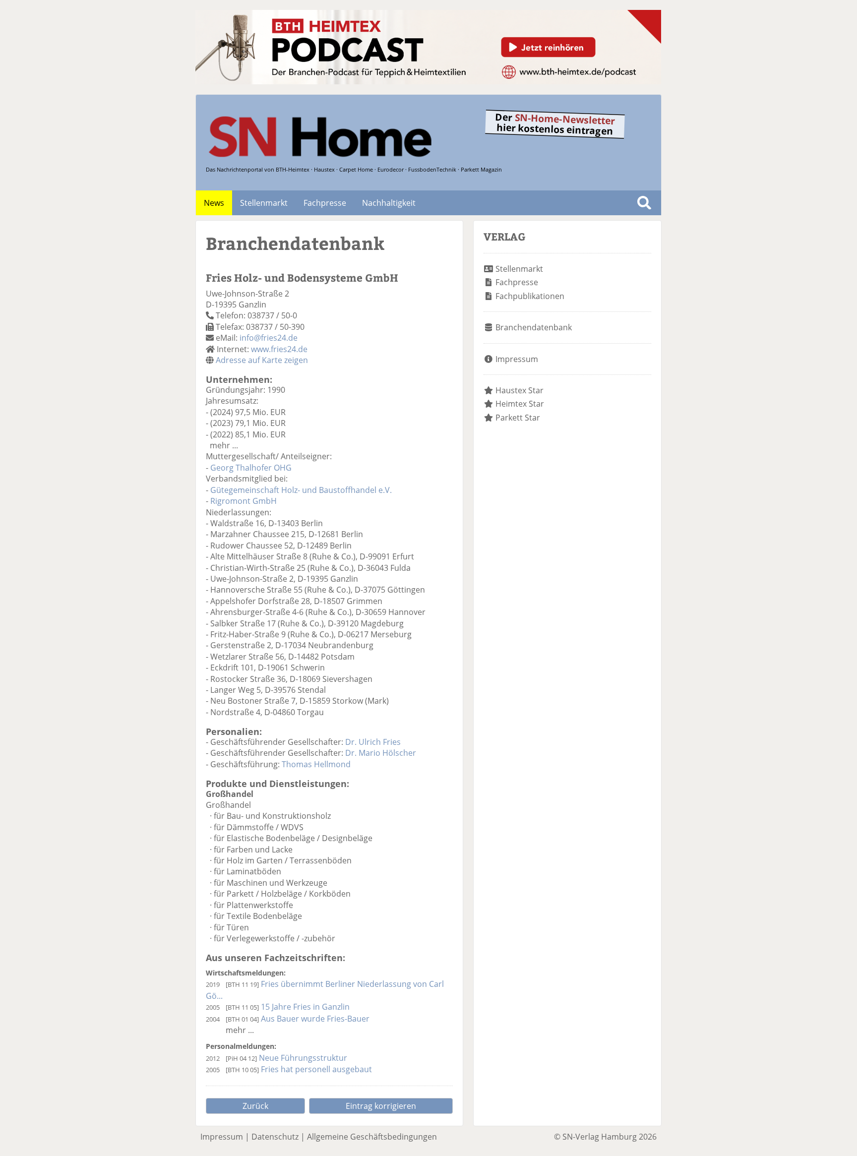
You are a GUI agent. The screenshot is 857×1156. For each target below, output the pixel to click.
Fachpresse (325, 202)
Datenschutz (275, 1136)
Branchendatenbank (533, 327)
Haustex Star (519, 390)
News (214, 202)
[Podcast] (428, 81)
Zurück (255, 1105)
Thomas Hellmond (316, 764)
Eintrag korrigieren (381, 1105)
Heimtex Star (519, 403)
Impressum (516, 359)
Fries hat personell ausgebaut (316, 1069)
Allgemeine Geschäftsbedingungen (372, 1136)
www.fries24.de (279, 349)
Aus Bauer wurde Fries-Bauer (315, 1018)
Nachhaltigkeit (389, 202)
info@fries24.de (269, 337)
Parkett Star (517, 417)
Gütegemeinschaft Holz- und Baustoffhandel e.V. (301, 490)
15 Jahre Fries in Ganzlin (305, 1006)
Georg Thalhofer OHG (251, 467)
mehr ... (224, 445)
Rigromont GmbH (243, 500)
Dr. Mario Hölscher (380, 752)
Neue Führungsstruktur (303, 1057)
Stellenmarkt (264, 202)
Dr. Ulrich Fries (373, 741)
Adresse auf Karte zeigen (262, 360)
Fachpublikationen (529, 296)
